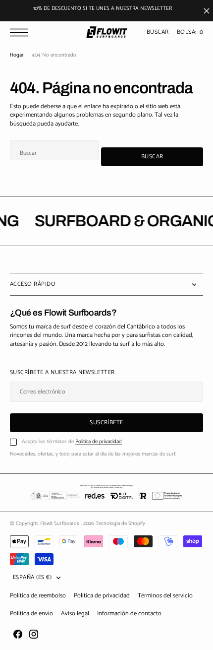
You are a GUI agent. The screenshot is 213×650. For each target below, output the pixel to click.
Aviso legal (75, 613)
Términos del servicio (165, 595)
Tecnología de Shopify (120, 523)
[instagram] (34, 634)
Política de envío (31, 613)
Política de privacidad (98, 441)
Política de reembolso (38, 595)
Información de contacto (129, 613)
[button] (21, 32)
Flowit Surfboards (60, 523)
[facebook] (18, 634)
